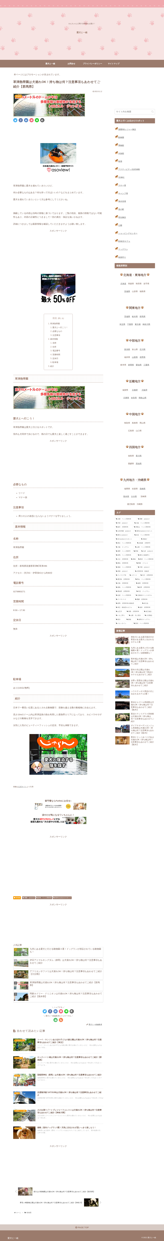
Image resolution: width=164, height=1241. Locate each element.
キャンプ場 (123, 193)
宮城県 (127, 291)
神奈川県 (146, 324)
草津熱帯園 (55, 323)
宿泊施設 (122, 217)
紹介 (52, 366)
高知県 (139, 463)
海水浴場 (122, 201)
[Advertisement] (58, 130)
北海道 (123, 283)
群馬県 (142, 316)
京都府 (135, 390)
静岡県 (131, 365)
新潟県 (127, 349)
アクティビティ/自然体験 (129, 169)
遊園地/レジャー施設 (127, 129)
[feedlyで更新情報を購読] (55, 1020)
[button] (152, 111)
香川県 (139, 456)
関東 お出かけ (29, 898)
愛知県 (139, 365)
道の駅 (121, 209)
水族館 (121, 153)
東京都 (138, 324)
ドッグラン (123, 249)
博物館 (121, 145)
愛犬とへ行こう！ (60, 327)
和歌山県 (142, 398)
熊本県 (126, 496)
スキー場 (122, 185)
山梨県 (135, 357)
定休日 (55, 358)
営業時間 (56, 354)
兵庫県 (126, 398)
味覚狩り (122, 257)
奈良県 (134, 398)
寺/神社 (121, 177)
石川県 (142, 349)
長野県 (142, 357)
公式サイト (22, 787)
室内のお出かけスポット (63, 898)
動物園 (18, 898)
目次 (55, 318)
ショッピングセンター (127, 233)
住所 (54, 347)
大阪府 (144, 390)
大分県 (134, 496)
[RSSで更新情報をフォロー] (61, 1020)
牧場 (120, 161)
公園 (120, 225)
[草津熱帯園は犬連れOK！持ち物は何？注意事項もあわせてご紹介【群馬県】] (26, 120)
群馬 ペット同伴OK (45, 898)
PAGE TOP (83, 1227)
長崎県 (142, 489)
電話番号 (56, 350)
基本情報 (54, 339)
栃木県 (135, 316)
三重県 (146, 365)
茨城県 (127, 316)
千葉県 (130, 324)
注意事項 (56, 335)
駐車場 (55, 362)
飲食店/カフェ (124, 241)
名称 (54, 343)
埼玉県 (122, 324)
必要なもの (57, 331)
